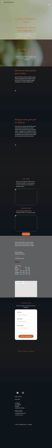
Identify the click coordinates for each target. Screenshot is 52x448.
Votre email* (19, 318)
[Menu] (49, 4)
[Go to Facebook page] (17, 393)
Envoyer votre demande (26, 336)
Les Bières (17, 403)
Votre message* (20, 325)
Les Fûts (17, 406)
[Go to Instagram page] (23, 393)
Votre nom (19, 312)
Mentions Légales (18, 410)
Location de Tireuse (20, 408)
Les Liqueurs (18, 404)
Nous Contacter (26, 234)
